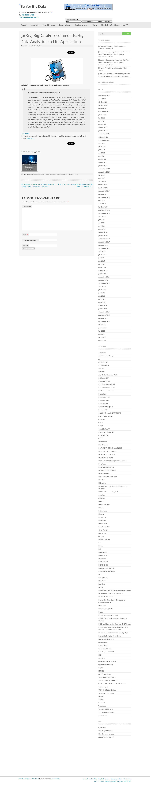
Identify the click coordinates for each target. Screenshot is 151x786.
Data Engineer (103, 445)
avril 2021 (101, 156)
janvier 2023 (102, 105)
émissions (101, 498)
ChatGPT (101, 419)
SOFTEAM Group (104, 674)
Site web (25, 245)
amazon (101, 368)
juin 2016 (101, 293)
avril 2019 (101, 204)
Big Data (39, 46)
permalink (74, 174)
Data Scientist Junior (105, 457)
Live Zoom (102, 581)
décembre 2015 (104, 312)
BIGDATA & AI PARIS (106, 391)
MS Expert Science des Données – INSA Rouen (114, 624)
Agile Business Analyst (106, 356)
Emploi (100, 501)
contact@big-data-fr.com (29, 17)
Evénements (102, 511)
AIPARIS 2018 (103, 362)
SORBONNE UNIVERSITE (108, 680)
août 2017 (102, 251)
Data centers (102, 442)
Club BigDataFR (104, 429)
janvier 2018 (102, 235)
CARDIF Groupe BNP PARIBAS (109, 413)
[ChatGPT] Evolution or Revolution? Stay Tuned (112, 69)
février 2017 (102, 270)
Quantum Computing (105, 664)
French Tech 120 (104, 527)
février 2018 (102, 232)
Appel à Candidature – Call (107, 375)
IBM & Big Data (104, 539)
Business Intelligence (105, 407)
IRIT (100, 574)
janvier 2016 (102, 309)
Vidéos (100, 699)
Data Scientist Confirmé (106, 454)
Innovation (52, 174)
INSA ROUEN (103, 562)
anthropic (101, 372)
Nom (25, 234)
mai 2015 (101, 334)
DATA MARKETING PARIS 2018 (110, 448)
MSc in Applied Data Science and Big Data (113, 633)
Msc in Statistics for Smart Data (109, 636)
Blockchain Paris (104, 397)
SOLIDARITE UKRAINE (106, 677)
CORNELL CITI (103, 435)
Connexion (102, 727)
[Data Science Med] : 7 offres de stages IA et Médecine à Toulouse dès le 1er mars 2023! (114, 75)
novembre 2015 (104, 315)
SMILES (101, 671)
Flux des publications (105, 731)
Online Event (102, 642)
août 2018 (102, 216)
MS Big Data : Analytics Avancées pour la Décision (112, 619)
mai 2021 (101, 153)
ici (51, 12)
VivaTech (101, 703)
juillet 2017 (102, 255)
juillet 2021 (102, 146)
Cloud (100, 426)
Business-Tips (103, 410)
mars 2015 (102, 340)
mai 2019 (101, 200)
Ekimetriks (102, 483)
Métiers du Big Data (105, 609)
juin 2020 (101, 175)
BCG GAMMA (103, 378)
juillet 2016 (102, 290)
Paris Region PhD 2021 (106, 652)
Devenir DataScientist (106, 467)
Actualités (34, 25)
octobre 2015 (103, 318)
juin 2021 (101, 150)
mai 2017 (101, 261)
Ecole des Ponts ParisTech (107, 477)
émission (101, 495)
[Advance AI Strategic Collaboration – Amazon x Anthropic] (111, 47)
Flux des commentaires (106, 734)
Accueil (24, 25)
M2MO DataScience (105, 597)
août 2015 (102, 324)
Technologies (59, 174)
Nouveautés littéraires (106, 639)
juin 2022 (101, 118)
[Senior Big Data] (41, 6)
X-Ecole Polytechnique (106, 712)
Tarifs (102, 781)
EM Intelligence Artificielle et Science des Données (112, 487)
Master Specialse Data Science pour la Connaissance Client (111, 601)
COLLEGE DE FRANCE (106, 432)
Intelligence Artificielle (106, 568)
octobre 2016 (103, 280)
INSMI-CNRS (103, 565)
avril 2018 (101, 226)
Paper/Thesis (103, 645)
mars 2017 (102, 267)
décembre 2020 (104, 169)
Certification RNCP (105, 416)
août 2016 (102, 286)
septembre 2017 (104, 248)
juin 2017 (101, 258)
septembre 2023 (104, 96)
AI (99, 359)
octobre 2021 (103, 137)
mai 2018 (101, 223)
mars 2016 (102, 302)
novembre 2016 (104, 277)
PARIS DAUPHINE (105, 649)
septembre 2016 (104, 283)
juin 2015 (101, 331)
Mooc (100, 612)
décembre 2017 (104, 239)
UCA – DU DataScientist (107, 690)
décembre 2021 (104, 134)
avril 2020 (101, 181)
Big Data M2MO (104, 381)
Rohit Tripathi (55, 779)
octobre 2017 (103, 245)
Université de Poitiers (106, 693)
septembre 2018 (104, 213)
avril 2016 (101, 299)
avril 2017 (101, 264)
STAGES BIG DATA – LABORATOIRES (112, 684)
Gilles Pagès (102, 530)
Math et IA (102, 605)
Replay (100, 668)
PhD (99, 655)
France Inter (102, 524)
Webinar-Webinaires (105, 709)
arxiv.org (30, 138)
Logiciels (101, 584)
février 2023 (102, 102)
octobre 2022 (103, 108)
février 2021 (102, 162)
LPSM (100, 587)
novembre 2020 (104, 172)
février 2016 (102, 305)
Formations (102, 517)
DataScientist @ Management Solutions (112, 461)
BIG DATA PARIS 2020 (106, 387)
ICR (99, 543)
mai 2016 (101, 296)
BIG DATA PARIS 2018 (106, 384)
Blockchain (102, 394)
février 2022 (102, 127)
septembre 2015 (104, 321)
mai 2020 (101, 178)
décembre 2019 (104, 191)
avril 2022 (101, 121)
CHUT (100, 422)
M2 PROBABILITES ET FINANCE (110, 593)
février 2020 (102, 185)
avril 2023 (101, 99)
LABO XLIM (102, 578)
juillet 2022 (102, 115)
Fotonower (102, 520)
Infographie (102, 552)
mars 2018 (102, 229)
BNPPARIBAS (103, 400)
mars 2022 (102, 124)
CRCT (100, 438)
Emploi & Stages (49, 25)
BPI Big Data (103, 403)
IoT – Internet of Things (106, 571)
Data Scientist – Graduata (107, 451)
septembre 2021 (104, 140)
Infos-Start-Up (103, 555)
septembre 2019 (104, 197)
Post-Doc (101, 658)
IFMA (100, 546)
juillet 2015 (102, 328)
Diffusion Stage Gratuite (107, 470)
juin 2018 (101, 220)
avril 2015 (101, 337)
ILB (99, 549)
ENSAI (100, 508)
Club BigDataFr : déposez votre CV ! (115, 25)
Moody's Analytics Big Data (108, 615)
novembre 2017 (104, 242)
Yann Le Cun (102, 715)
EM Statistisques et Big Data (108, 492)
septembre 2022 (104, 111)
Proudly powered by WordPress (28, 779)
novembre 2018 (104, 210)
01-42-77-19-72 (28, 15)
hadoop (101, 536)
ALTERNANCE (103, 365)
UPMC (100, 696)
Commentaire (27, 206)
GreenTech (102, 533)
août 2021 (102, 143)
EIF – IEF (101, 480)
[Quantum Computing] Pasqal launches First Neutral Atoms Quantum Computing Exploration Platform (113, 54)
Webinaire (102, 706)
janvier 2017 (102, 274)
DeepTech (102, 464)
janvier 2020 (102, 188)
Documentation (44, 174)
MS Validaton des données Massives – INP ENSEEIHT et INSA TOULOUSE (113, 628)
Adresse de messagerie (30, 240)
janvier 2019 (102, 207)
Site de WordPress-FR (106, 737)
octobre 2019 (103, 194)
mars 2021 (102, 159)
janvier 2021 (102, 165)
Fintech (101, 514)
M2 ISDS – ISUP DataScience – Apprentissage (114, 590)
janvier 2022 (102, 131)
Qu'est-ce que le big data (107, 661)
